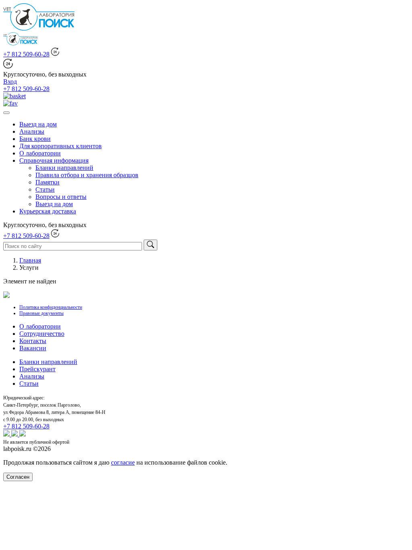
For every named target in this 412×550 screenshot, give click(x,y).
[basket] (14, 96)
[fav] (10, 103)
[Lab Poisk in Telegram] (22, 434)
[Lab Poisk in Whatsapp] (7, 434)
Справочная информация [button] (54, 160)
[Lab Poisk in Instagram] (15, 434)
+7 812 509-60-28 (26, 54)
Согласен (17, 477)
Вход (10, 81)
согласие (123, 462)
